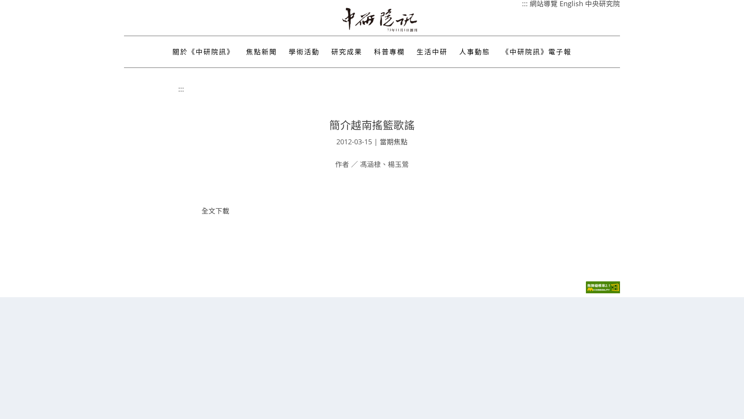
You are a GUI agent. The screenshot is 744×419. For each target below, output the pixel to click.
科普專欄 (389, 51)
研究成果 (346, 51)
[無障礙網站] (603, 291)
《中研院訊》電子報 (537, 51)
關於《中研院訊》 (203, 51)
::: (181, 88)
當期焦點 (394, 141)
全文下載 (215, 210)
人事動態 (474, 51)
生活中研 (432, 51)
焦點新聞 (261, 51)
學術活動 (304, 51)
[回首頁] (380, 20)
